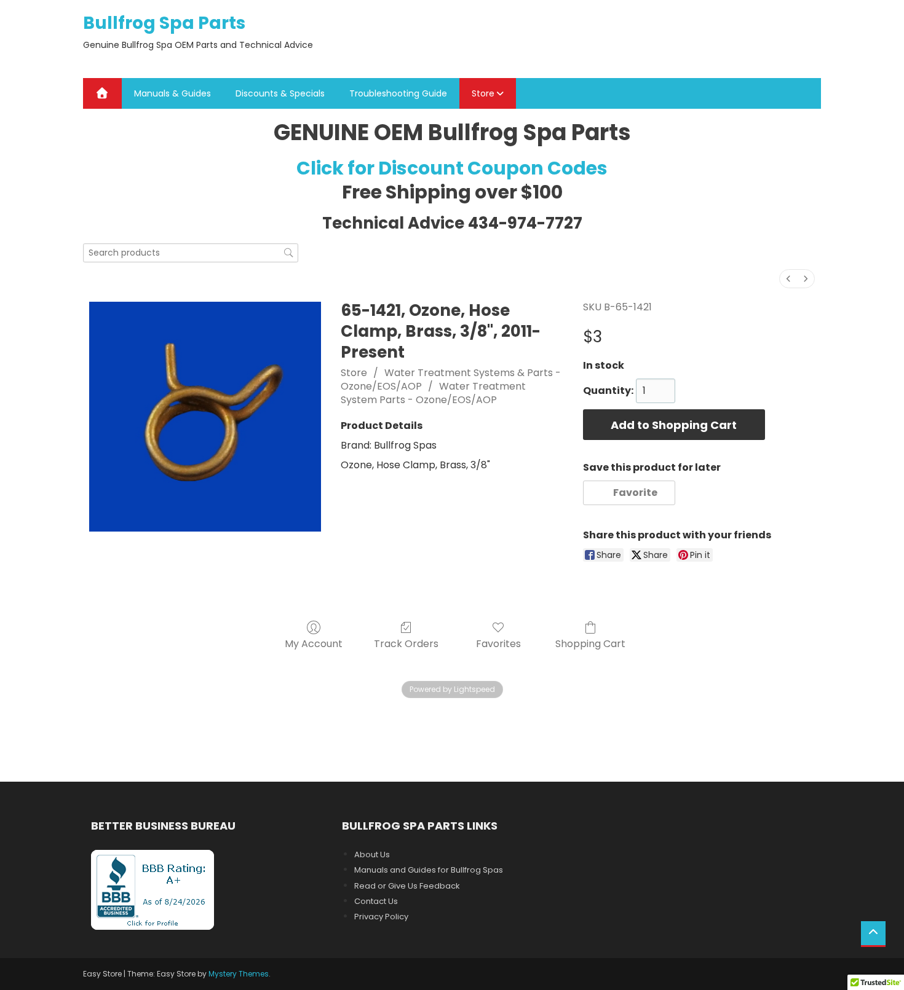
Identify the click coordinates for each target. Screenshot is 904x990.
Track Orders (406, 643)
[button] (629, 493)
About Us (372, 854)
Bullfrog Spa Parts (164, 23)
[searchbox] (190, 252)
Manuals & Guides (172, 93)
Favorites (498, 643)
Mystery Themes (238, 973)
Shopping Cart (590, 643)
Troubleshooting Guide (398, 93)
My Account (314, 643)
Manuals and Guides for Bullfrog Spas (428, 870)
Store (483, 93)
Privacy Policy (381, 916)
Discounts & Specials (280, 93)
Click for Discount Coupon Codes (452, 168)
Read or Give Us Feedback (407, 886)
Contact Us (376, 901)
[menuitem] (788, 279)
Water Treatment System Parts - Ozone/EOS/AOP (433, 393)
